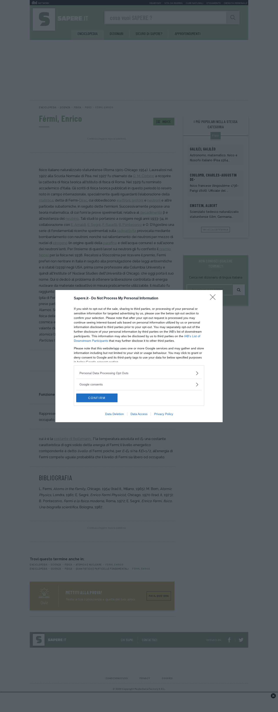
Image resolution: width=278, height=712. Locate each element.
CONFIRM (97, 398)
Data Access (139, 414)
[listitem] (139, 373)
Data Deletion (114, 414)
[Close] (214, 298)
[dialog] (139, 356)
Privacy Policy (163, 414)
